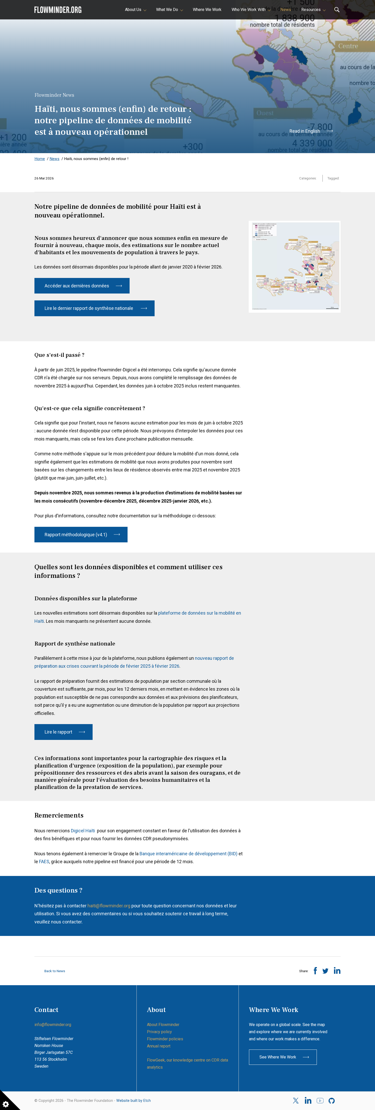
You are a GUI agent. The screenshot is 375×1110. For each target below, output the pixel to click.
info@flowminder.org (52, 1024)
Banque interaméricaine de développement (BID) (189, 853)
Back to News (54, 971)
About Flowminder (163, 1024)
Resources (311, 9)
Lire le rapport (58, 732)
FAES (44, 861)
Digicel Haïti (83, 830)
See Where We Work (277, 1057)
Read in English (305, 131)
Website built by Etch (133, 1101)
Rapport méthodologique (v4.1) (76, 534)
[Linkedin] (308, 1101)
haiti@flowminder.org (109, 905)
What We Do (167, 9)
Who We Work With (249, 9)
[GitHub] (332, 1101)
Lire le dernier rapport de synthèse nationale (89, 308)
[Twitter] (296, 1101)
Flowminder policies (165, 1038)
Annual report (158, 1046)
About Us (133, 9)
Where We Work (207, 9)
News (285, 9)
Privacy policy (159, 1031)
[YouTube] (320, 1101)
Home (39, 158)
